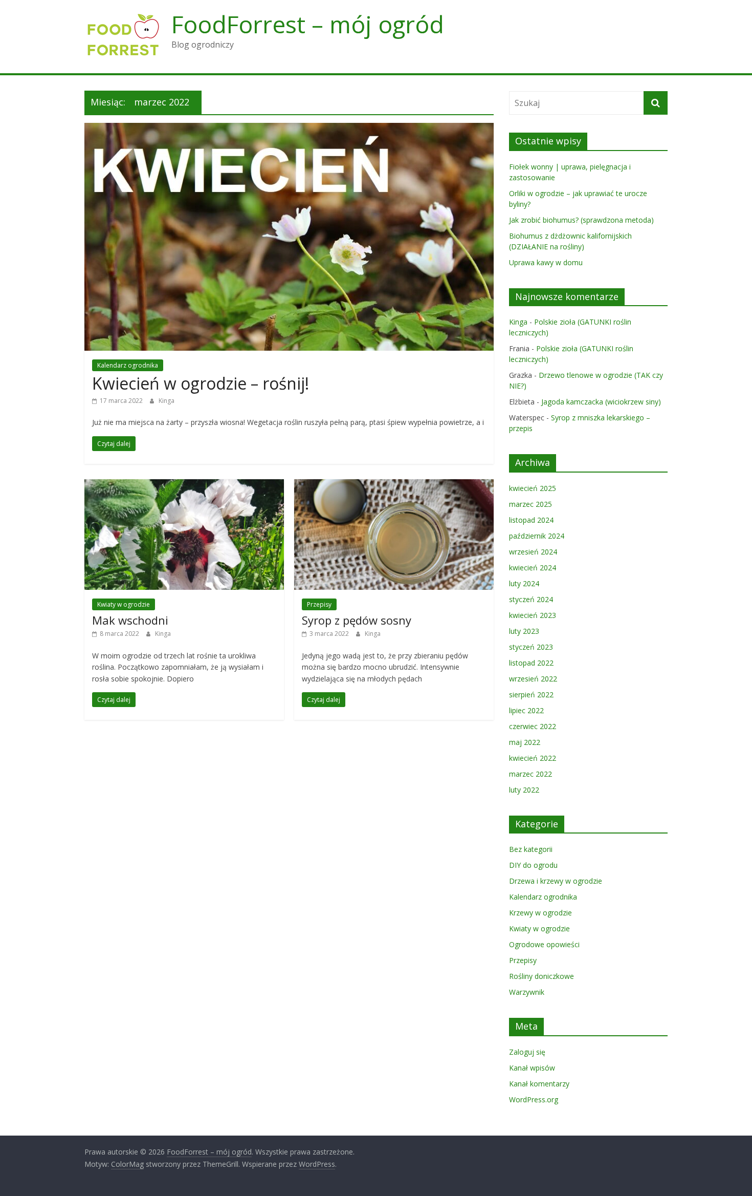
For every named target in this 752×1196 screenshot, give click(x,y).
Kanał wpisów (532, 1068)
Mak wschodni (130, 620)
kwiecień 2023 (532, 615)
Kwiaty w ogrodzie (123, 604)
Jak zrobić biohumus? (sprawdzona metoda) (581, 220)
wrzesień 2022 (533, 679)
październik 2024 (536, 536)
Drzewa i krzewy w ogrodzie (555, 881)
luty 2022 (524, 790)
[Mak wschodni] (184, 485)
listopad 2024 (531, 520)
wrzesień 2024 (533, 552)
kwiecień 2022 (532, 758)
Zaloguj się (527, 1052)
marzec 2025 (530, 504)
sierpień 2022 (531, 694)
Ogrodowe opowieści (544, 944)
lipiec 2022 (526, 710)
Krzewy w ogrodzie (540, 912)
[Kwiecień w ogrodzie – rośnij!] (289, 129)
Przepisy (319, 604)
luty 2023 (524, 631)
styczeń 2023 (531, 647)
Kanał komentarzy (539, 1083)
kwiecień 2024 (532, 567)
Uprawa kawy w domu (546, 262)
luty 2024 (524, 583)
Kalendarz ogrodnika (127, 365)
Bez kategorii (530, 849)
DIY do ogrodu (533, 865)
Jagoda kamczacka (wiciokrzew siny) (601, 402)
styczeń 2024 (531, 599)
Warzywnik (526, 992)
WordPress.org (533, 1099)
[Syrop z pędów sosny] (394, 485)
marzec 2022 (530, 774)
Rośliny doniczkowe (541, 976)
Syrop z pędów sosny (356, 620)
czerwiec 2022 (532, 726)
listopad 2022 (531, 663)
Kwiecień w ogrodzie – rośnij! (200, 383)
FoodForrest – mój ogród (307, 24)
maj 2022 (524, 742)
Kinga (166, 400)
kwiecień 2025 (532, 488)
